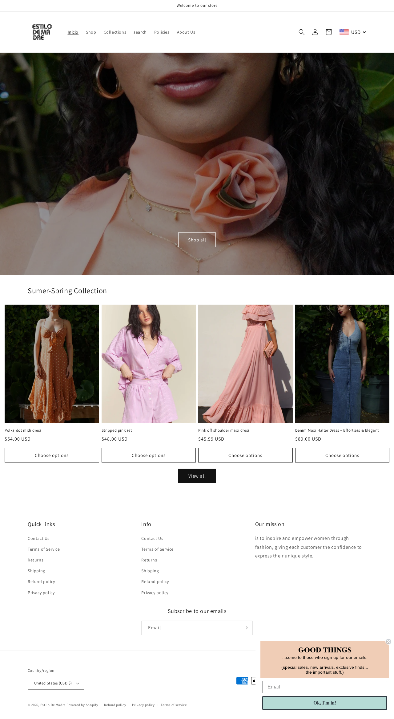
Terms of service (174, 705)
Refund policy (41, 581)
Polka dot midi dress (23, 430)
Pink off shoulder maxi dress (224, 430)
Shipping (36, 570)
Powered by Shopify (82, 705)
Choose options (52, 455)
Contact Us (39, 538)
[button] (301, 32)
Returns (35, 560)
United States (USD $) (53, 683)
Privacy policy (41, 592)
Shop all (197, 240)
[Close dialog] (388, 642)
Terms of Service (44, 549)
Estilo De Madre (53, 705)
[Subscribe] (245, 628)
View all (197, 476)
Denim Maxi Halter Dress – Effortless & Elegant (337, 430)
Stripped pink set (117, 430)
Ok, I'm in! (324, 702)
